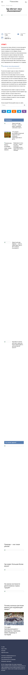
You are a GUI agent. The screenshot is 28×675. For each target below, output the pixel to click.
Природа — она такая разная (12, 545)
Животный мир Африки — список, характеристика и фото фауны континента (17, 245)
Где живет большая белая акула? (13, 565)
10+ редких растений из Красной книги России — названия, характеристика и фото (18, 135)
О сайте (3, 646)
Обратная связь (4, 652)
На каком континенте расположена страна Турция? (12, 586)
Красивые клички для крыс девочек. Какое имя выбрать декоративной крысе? (17, 344)
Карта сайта (4, 648)
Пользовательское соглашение (8, 659)
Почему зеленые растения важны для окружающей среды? (14, 607)
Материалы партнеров (6, 661)
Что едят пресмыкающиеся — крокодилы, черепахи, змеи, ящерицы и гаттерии (12, 631)
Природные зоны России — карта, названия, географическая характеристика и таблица (18, 146)
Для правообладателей (6, 657)
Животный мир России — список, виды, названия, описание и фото (17, 125)
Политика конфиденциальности (8, 655)
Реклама (3, 650)
